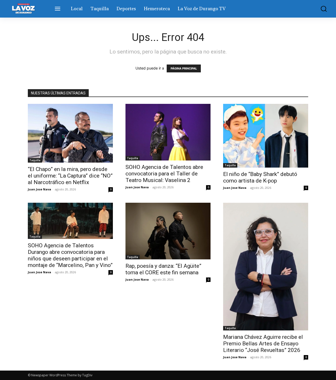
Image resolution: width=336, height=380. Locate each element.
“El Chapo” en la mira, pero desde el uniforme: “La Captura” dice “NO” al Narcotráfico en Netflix (70, 175)
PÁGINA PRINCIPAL (184, 68)
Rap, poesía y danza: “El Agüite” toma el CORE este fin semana (163, 269)
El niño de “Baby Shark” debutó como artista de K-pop (260, 177)
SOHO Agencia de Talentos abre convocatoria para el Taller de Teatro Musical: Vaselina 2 (164, 173)
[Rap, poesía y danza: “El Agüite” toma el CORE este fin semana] (168, 231)
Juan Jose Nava (39, 189)
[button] (321, 9)
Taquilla (34, 160)
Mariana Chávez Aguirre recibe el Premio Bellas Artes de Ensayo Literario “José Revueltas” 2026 (263, 343)
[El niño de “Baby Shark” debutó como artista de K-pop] (265, 136)
